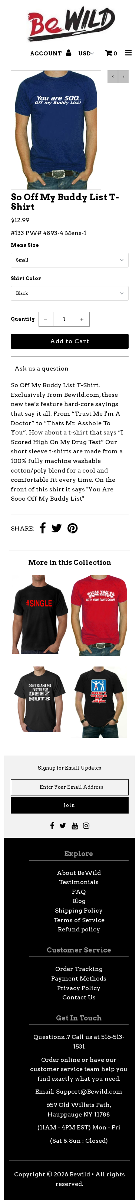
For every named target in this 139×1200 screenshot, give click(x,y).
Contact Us (79, 997)
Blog (79, 900)
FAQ (79, 891)
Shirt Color (26, 278)
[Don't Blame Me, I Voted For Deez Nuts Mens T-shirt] (40, 730)
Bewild (80, 1174)
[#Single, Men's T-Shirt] (40, 651)
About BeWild (79, 872)
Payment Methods (78, 978)
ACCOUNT (46, 53)
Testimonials (79, 882)
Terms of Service (79, 920)
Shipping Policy (79, 910)
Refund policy (79, 929)
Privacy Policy (78, 988)
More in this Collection (69, 562)
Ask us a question (41, 368)
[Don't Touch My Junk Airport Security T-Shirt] (99, 735)
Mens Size (25, 245)
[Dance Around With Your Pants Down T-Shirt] (99, 654)
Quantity (23, 319)
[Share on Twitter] (56, 528)
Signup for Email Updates (69, 768)
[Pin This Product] (72, 528)
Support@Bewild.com (89, 1091)
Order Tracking (79, 968)
